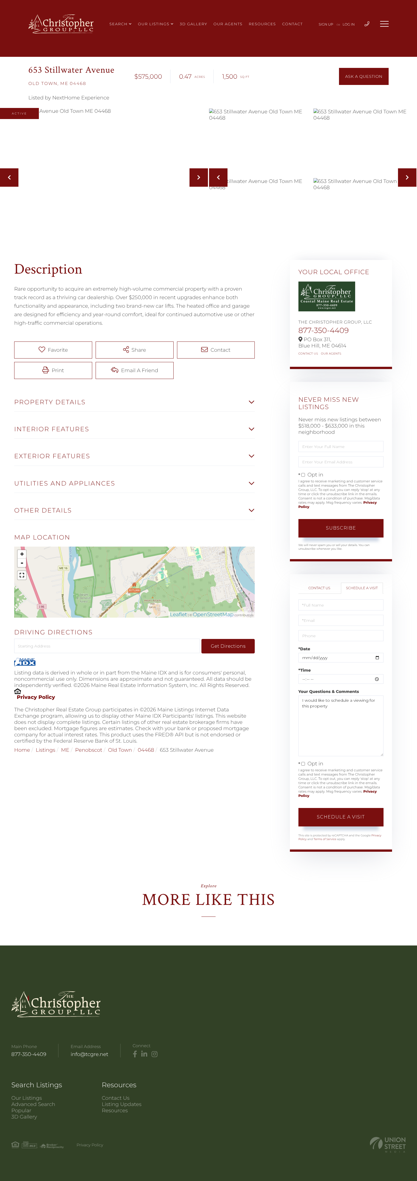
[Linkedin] (144, 1054)
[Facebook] (135, 1054)
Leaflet (178, 614)
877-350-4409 (323, 330)
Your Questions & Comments (328, 691)
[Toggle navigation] (384, 24)
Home (22, 750)
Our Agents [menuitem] (228, 24)
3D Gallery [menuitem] (193, 24)
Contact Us (308, 353)
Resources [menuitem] (262, 24)
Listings (45, 750)
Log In (349, 24)
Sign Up (326, 24)
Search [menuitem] (118, 24)
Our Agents (331, 353)
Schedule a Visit (362, 588)
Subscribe (341, 528)
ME (65, 750)
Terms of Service (324, 839)
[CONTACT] (364, 76)
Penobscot (88, 750)
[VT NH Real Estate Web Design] (388, 1145)
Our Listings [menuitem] (153, 24)
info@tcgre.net (89, 1054)
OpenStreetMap (213, 614)
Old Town (120, 750)
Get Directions (228, 646)
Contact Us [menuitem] (116, 1098)
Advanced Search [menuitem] (33, 1104)
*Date (304, 648)
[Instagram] (154, 1054)
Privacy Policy (36, 697)
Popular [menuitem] (21, 1110)
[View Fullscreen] (22, 575)
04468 (146, 750)
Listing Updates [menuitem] (122, 1104)
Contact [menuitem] (292, 24)
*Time (304, 670)
